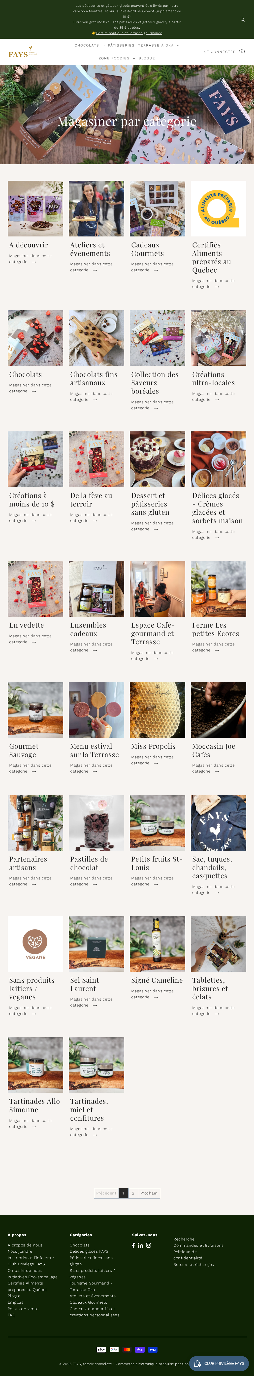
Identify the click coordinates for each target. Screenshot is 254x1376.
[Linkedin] (140, 1245)
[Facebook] (133, 1245)
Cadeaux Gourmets (88, 1302)
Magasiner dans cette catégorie (30, 258)
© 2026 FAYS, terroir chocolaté (85, 1364)
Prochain (149, 1193)
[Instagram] (148, 1245)
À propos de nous (25, 1245)
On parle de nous (25, 1270)
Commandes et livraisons (198, 1245)
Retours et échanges (193, 1264)
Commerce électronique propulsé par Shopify (155, 1364)
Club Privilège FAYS (26, 1264)
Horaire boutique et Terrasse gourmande (129, 33)
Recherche (184, 1239)
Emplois (16, 1302)
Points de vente (23, 1308)
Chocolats (80, 1245)
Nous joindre (20, 1251)
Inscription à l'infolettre (31, 1257)
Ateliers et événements (93, 1295)
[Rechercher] (243, 19)
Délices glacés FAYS (89, 1251)
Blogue (14, 1295)
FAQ (12, 1315)
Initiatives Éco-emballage (33, 1277)
